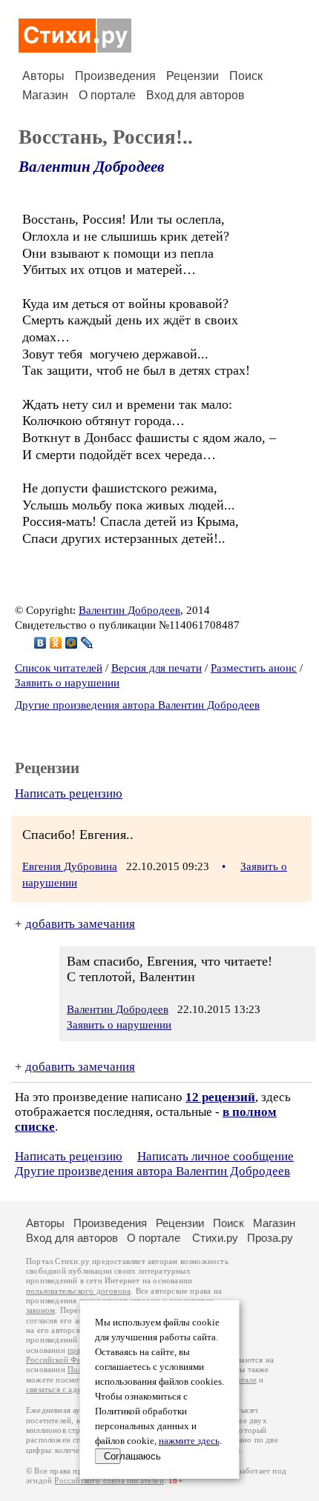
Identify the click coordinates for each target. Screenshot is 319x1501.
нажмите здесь (189, 1441)
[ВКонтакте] (40, 642)
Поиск (246, 76)
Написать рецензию (68, 793)
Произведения (115, 76)
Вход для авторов (195, 95)
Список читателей (58, 668)
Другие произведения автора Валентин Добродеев (137, 705)
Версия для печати (156, 668)
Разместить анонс (254, 668)
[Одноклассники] (56, 642)
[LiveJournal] (87, 642)
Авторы (43, 76)
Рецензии (192, 76)
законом (40, 1310)
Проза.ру (270, 1237)
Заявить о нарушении (67, 683)
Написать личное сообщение (215, 1156)
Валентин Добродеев (91, 166)
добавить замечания (80, 924)
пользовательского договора (78, 1291)
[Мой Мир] (71, 642)
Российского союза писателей (108, 1481)
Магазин (45, 95)
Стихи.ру (215, 1237)
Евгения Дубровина (69, 866)
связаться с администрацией (78, 1389)
